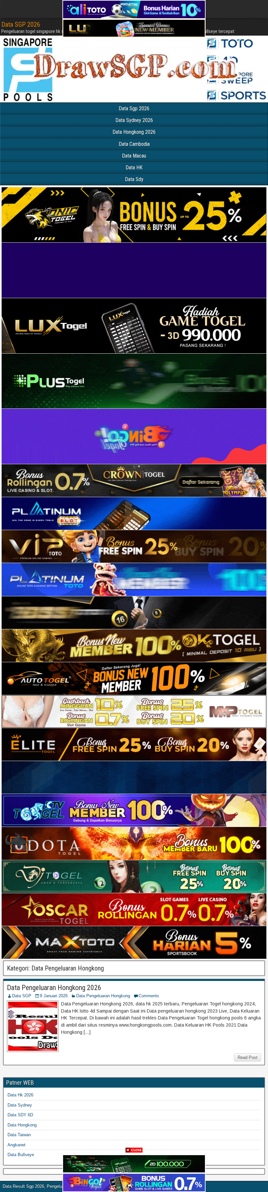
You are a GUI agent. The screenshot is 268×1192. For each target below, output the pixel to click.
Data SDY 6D (20, 1114)
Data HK (134, 167)
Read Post (248, 1057)
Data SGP (21, 995)
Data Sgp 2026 (134, 108)
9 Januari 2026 (54, 995)
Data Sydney (20, 1105)
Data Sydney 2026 (134, 120)
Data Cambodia (134, 144)
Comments (149, 995)
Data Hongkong (22, 1125)
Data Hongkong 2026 (134, 132)
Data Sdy (134, 179)
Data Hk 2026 (20, 1095)
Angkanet (16, 1144)
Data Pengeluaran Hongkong (103, 995)
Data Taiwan (19, 1134)
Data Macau (134, 156)
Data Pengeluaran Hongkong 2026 (54, 988)
